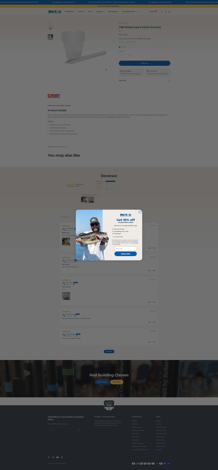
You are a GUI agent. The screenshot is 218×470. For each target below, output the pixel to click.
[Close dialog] (140, 211)
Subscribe (125, 254)
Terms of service (116, 244)
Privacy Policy (135, 242)
